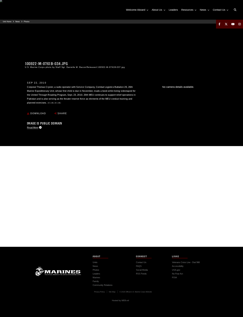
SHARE (62, 113)
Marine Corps (58, 271)
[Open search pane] (235, 10)
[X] (226, 24)
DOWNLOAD (38, 113)
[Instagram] (239, 24)
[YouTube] (233, 24)
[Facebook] (219, 24)
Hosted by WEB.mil (120, 300)
